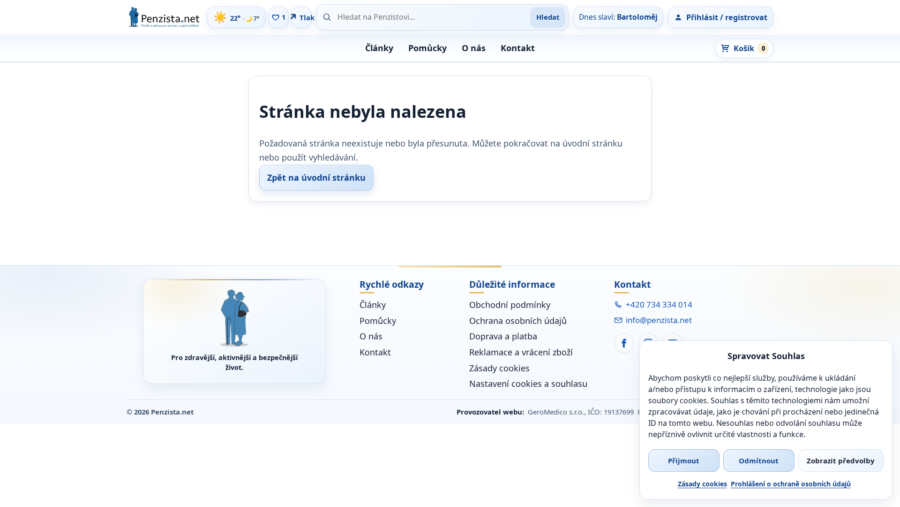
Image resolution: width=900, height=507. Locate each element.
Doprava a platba (503, 336)
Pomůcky (427, 48)
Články (379, 48)
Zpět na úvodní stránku (316, 177)
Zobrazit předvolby (841, 460)
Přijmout (683, 460)
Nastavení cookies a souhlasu (528, 383)
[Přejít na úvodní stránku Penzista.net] (234, 318)
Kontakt (518, 48)
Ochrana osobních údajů (518, 320)
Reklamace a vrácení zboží (521, 352)
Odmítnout (759, 460)
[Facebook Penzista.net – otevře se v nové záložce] (624, 343)
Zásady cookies (702, 483)
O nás (474, 48)
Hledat (547, 17)
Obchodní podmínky (509, 304)
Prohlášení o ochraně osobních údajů (791, 483)
